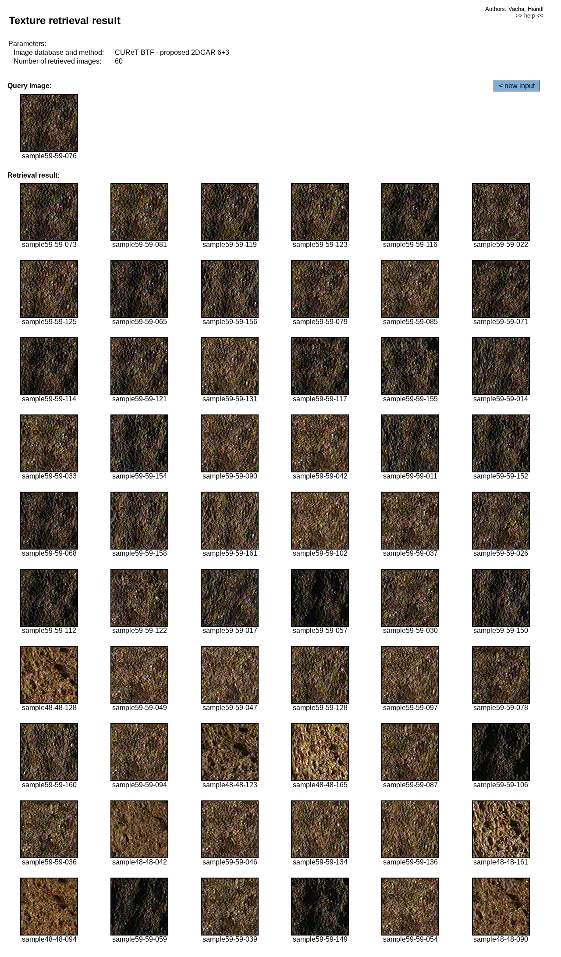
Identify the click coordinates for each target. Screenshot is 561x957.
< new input (517, 85)
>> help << (529, 15)
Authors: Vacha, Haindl (514, 9)
